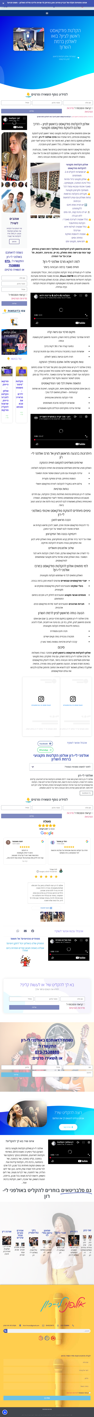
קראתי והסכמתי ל (77, 1393)
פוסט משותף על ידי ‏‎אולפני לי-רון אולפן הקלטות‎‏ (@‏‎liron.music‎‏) (67, 729)
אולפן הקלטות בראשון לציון (79, 117)
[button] (47, 13)
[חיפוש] (5, 1331)
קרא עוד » (21, 413)
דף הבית (90, 117)
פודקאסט (62, 59)
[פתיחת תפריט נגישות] (4, 1412)
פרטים (14, 241)
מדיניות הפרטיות (19, 298)
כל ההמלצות (86, 793)
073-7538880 (47, 1052)
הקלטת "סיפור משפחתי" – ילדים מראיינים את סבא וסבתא (18, 394)
